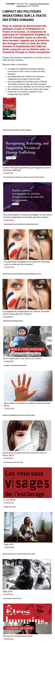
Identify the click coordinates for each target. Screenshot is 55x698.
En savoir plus (8, 173)
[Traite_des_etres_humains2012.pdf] (10, 120)
